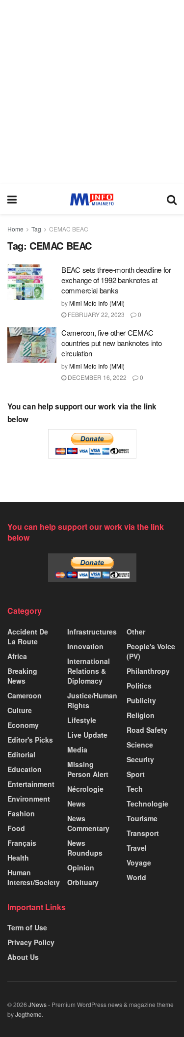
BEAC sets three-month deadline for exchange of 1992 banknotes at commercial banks (116, 279)
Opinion (80, 867)
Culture (19, 710)
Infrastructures (92, 631)
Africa (17, 656)
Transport (143, 833)
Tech (135, 789)
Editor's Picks (30, 740)
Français (21, 843)
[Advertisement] (92, 92)
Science (140, 744)
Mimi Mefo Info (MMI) (97, 303)
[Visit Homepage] (92, 199)
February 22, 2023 (95, 314)
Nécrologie (85, 789)
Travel (137, 848)
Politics (139, 686)
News (76, 803)
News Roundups (85, 848)
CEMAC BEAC (68, 229)
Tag (36, 229)
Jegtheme (28, 1014)
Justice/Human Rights (92, 700)
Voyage (139, 862)
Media (77, 749)
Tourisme (142, 818)
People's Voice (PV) (151, 651)
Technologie (147, 803)
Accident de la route (27, 636)
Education (24, 769)
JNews (37, 1004)
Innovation (85, 646)
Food (16, 828)
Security (140, 759)
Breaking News (22, 676)
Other (136, 631)
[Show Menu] (12, 199)
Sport (136, 774)
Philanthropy (148, 671)
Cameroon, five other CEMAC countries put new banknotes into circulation (111, 342)
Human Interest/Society (33, 877)
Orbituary (83, 882)
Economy (23, 725)
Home (15, 229)
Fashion (21, 813)
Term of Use (27, 927)
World (136, 877)
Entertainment (30, 784)
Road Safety (147, 730)
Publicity (141, 700)
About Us (23, 957)
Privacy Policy (30, 942)
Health (18, 858)
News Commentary (88, 823)
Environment (28, 799)
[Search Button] (172, 199)
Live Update (87, 735)
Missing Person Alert (87, 769)
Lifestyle (81, 720)
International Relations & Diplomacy (88, 671)
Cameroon (24, 695)
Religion (141, 715)
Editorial (21, 754)
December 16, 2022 (96, 377)
